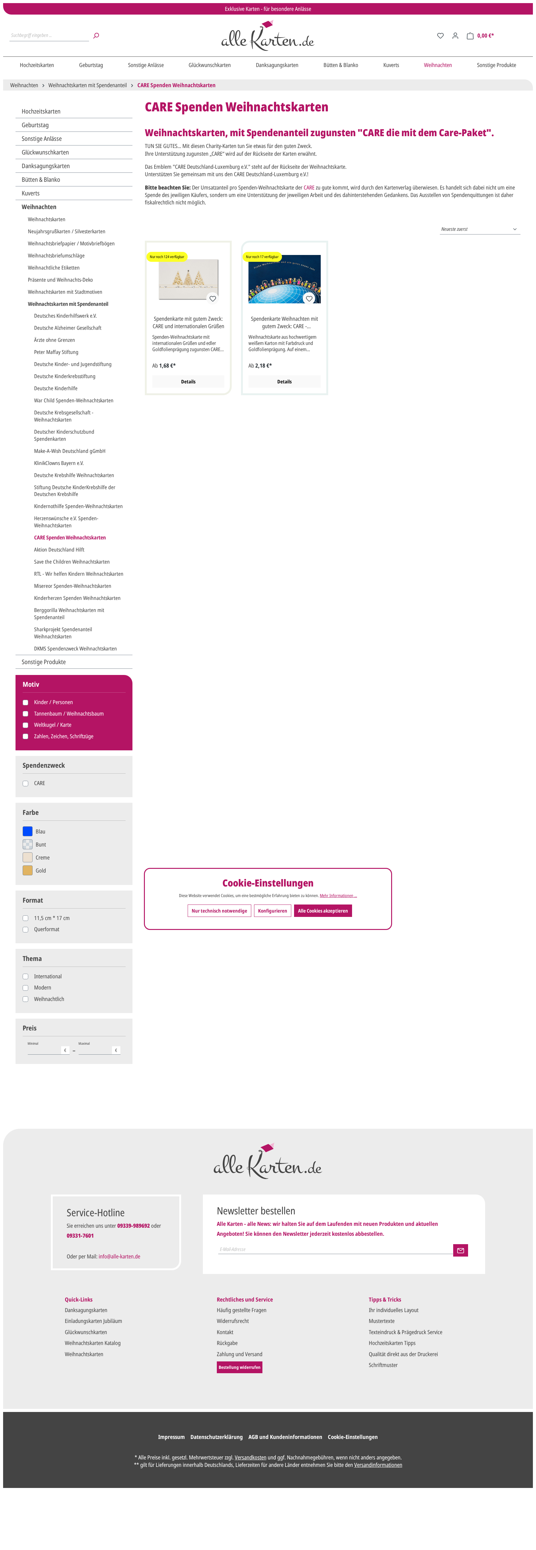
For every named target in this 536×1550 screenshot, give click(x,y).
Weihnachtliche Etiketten (54, 267)
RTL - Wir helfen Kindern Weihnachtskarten (78, 573)
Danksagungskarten (46, 166)
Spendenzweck (44, 765)
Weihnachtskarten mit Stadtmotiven (65, 291)
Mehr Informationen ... (338, 895)
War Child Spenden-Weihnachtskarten (74, 400)
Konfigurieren (272, 910)
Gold (41, 870)
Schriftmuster (383, 1365)
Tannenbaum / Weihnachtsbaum (69, 713)
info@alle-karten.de (119, 1256)
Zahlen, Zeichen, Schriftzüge (63, 736)
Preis (30, 1027)
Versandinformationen (378, 1464)
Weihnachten (39, 207)
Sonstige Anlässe (42, 138)
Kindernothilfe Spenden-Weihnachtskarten (78, 506)
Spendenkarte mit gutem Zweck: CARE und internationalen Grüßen (188, 322)
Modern (42, 987)
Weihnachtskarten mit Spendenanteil (68, 303)
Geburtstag (35, 125)
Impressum (171, 1437)
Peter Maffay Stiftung (56, 351)
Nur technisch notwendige (219, 910)
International (48, 976)
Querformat (46, 929)
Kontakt (225, 1332)
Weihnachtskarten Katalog (93, 1343)
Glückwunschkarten (45, 152)
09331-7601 (80, 1235)
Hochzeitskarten (41, 111)
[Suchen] (96, 35)
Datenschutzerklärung (216, 1437)
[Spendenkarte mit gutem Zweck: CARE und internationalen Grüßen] (188, 279)
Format (33, 900)
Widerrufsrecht (233, 1320)
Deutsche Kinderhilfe (56, 388)
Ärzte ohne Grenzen (54, 339)
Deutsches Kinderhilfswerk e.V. (65, 315)
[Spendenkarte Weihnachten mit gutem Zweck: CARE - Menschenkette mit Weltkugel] (284, 279)
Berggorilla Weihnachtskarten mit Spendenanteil (69, 613)
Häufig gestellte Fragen (241, 1310)
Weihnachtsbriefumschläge (56, 255)
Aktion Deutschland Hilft (59, 549)
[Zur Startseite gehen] (268, 35)
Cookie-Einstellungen (353, 1437)
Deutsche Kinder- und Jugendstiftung (73, 364)
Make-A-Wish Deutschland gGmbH (69, 450)
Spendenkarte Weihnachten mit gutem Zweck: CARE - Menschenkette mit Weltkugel (284, 323)
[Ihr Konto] (455, 35)
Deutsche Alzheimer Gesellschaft (67, 327)
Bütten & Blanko (41, 179)
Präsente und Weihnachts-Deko (60, 279)
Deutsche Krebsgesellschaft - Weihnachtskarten (63, 416)
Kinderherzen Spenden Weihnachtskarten (77, 597)
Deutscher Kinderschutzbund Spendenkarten (64, 435)
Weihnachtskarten (46, 219)
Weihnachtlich (49, 999)
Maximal (97, 1047)
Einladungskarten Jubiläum (93, 1320)
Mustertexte (382, 1320)
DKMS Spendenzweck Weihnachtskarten (75, 648)
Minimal (47, 1047)
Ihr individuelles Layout (393, 1310)
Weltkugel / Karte (52, 724)
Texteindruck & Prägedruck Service (405, 1332)
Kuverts (31, 193)
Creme (43, 857)
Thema (32, 958)
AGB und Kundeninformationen (285, 1437)
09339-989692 (133, 1225)
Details (188, 381)
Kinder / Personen (53, 702)
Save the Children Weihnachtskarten (72, 561)
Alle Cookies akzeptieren (323, 910)
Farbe (31, 812)
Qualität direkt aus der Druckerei (403, 1354)
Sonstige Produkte (44, 662)
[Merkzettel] (440, 35)
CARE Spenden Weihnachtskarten (70, 537)
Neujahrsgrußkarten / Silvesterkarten (66, 231)
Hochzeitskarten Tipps (392, 1343)
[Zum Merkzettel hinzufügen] (212, 298)
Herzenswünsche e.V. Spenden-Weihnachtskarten (66, 522)
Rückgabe (227, 1343)
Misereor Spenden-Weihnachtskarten (72, 585)
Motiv (31, 684)
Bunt (41, 844)
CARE (39, 783)
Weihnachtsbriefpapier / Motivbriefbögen (71, 243)
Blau (40, 831)
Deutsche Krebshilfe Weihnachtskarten (74, 475)
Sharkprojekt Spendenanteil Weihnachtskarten (63, 633)
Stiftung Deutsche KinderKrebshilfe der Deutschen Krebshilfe (74, 491)
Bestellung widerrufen (240, 1367)
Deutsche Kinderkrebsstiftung (65, 376)
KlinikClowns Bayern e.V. (59, 463)
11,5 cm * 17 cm (52, 918)
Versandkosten (250, 1457)
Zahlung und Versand (239, 1354)
